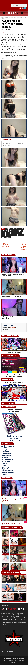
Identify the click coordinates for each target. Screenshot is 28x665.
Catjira (3, 33)
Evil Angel (4, 457)
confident (5, 230)
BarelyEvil (4, 450)
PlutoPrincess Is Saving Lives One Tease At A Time (12, 275)
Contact (10, 660)
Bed (10, 228)
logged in (12, 327)
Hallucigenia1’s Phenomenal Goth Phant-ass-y (12, 317)
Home (2, 17)
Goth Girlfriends (7, 459)
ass (7, 228)
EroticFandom (6, 455)
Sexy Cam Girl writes (6, 139)
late (21, 230)
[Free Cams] (14, 89)
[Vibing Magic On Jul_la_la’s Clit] (14, 287)
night (7, 232)
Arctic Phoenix (7, 29)
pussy (12, 232)
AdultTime (5, 448)
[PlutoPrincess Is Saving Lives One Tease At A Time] (14, 265)
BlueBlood (5, 452)
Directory (14, 662)
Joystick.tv (5, 467)
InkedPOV (4, 463)
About (5, 660)
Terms (15, 660)
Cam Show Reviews (9, 17)
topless (8, 237)
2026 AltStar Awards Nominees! (14, 383)
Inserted (4, 465)
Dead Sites (21, 660)
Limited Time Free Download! (14, 410)
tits (3, 237)
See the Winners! (14, 352)
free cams (12, 230)
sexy (3, 235)
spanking (8, 235)
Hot (18, 230)
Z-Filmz (4, 474)
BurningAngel (6, 454)
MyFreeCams (6, 469)
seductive (18, 232)
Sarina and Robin (7, 471)
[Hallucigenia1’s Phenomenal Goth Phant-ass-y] (14, 307)
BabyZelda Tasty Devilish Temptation (6, 246)
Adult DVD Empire (7, 446)
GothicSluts (5, 461)
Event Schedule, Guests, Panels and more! (14, 375)
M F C (3, 232)
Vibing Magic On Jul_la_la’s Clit (11, 296)
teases (15, 235)
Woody (5, 501)
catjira (22, 228)
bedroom (15, 228)
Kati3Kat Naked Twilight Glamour (24, 246)
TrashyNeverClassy (8, 473)
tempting (20, 235)
